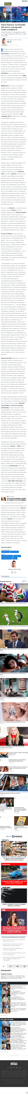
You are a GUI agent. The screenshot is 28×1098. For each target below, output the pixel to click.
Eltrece (15, 558)
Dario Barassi (5, 551)
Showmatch (17, 556)
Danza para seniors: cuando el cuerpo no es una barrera (16, 499)
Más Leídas (4, 983)
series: (3, 554)
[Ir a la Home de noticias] (14, 1063)
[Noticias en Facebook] (11, 1067)
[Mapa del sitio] (20, 1067)
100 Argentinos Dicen (7, 556)
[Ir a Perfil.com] (25, 1)
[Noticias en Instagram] (8, 1067)
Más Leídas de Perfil (7, 1019)
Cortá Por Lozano (6, 558)
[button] (25, 56)
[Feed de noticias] (16, 1067)
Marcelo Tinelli (14, 551)
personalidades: (5, 550)
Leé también (11, 496)
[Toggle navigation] (2, 4)
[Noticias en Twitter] (14, 1067)
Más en (8, 836)
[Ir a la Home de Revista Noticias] (7, 4)
